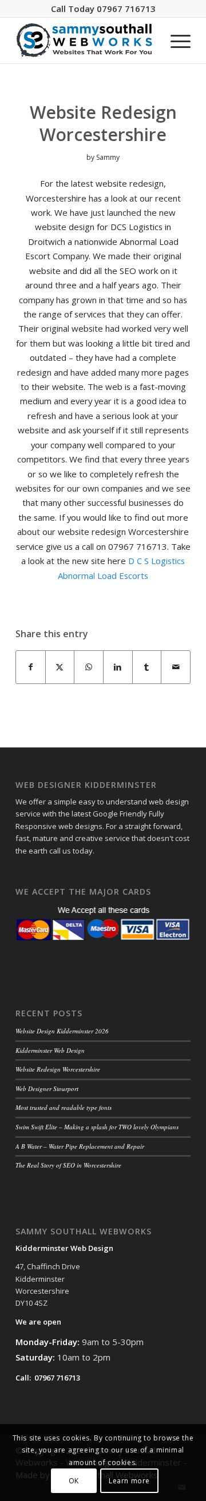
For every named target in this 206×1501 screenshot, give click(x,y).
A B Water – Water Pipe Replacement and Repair (79, 1146)
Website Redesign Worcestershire (57, 1069)
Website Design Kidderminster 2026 (62, 1031)
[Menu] (175, 40)
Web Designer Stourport (46, 1088)
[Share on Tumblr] (147, 667)
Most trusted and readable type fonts (63, 1107)
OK (74, 1481)
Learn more (129, 1481)
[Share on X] (60, 667)
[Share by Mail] (175, 667)
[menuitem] (175, 40)
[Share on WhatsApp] (88, 667)
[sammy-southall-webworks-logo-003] (85, 40)
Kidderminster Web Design (50, 1050)
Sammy (108, 157)
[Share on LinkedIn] (118, 667)
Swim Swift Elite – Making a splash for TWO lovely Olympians (97, 1126)
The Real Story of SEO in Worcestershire (68, 1165)
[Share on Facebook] (30, 667)
